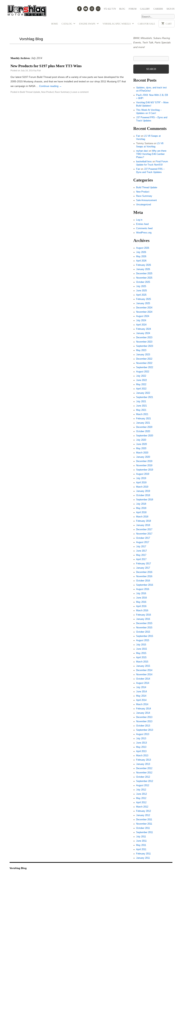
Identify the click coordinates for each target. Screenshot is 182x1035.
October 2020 (143, 431)
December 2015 (144, 623)
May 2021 (141, 409)
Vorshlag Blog (31, 39)
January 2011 (143, 857)
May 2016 (141, 601)
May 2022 (141, 384)
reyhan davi (142, 150)
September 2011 (144, 832)
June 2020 (141, 443)
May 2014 (141, 695)
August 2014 (142, 682)
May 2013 (141, 746)
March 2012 (142, 806)
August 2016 (142, 588)
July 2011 (141, 836)
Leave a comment (80, 92)
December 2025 (144, 273)
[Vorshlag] (27, 12)
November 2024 (144, 311)
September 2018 (144, 499)
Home (54, 23)
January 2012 (143, 815)
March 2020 (142, 452)
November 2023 (144, 341)
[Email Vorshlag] (98, 8)
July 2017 (141, 546)
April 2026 (141, 260)
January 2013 (143, 763)
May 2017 (141, 554)
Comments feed (144, 228)
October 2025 (143, 281)
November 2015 (144, 627)
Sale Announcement (146, 200)
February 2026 (143, 264)
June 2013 (141, 742)
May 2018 (141, 507)
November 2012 (144, 772)
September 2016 (144, 584)
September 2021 (144, 396)
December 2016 (144, 571)
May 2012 (141, 797)
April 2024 (141, 324)
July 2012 (141, 789)
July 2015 (141, 644)
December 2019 (144, 460)
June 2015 (141, 648)
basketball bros (144, 161)
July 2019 (141, 478)
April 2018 (141, 512)
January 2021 (143, 422)
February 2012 (143, 810)
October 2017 (143, 537)
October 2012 (143, 776)
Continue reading (50, 86)
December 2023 (144, 337)
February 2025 (143, 298)
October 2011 (143, 827)
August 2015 (142, 640)
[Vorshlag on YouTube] (85, 8)
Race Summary (62, 92)
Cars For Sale (146, 23)
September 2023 (144, 345)
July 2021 (141, 401)
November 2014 (144, 674)
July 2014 (141, 687)
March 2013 (142, 755)
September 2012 (144, 780)
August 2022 (142, 371)
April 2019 (141, 482)
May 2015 (141, 652)
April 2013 (141, 751)
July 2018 (141, 503)
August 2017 (142, 542)
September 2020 (144, 435)
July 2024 (141, 320)
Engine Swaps (87, 23)
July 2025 (141, 286)
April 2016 (141, 606)
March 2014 (142, 704)
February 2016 (143, 614)
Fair (39, 70)
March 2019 (142, 486)
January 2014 (143, 712)
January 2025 (143, 303)
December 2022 (144, 358)
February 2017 (143, 563)
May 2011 (141, 844)
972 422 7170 (110, 9)
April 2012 (141, 802)
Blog (122, 9)
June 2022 (141, 379)
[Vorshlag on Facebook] (79, 8)
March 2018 (142, 516)
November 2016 (144, 576)
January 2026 (143, 269)
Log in (139, 219)
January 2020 (143, 456)
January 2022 (143, 392)
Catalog (67, 23)
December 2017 (144, 529)
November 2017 (144, 533)
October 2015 (143, 631)
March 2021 (142, 414)
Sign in (171, 9)
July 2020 (141, 439)
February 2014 (143, 708)
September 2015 (144, 635)
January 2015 (143, 665)
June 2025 (141, 290)
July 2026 (141, 251)
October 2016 (143, 580)
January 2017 (143, 567)
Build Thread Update (30, 92)
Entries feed (142, 223)
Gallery (145, 9)
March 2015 (142, 661)
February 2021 (143, 418)
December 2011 (144, 819)
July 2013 (141, 738)
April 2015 (141, 657)
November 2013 (144, 721)
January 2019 (143, 490)
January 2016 (143, 618)
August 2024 (142, 315)
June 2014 (141, 691)
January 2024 (143, 332)
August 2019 (142, 473)
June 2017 (141, 550)
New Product (47, 92)
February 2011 (143, 853)
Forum (132, 9)
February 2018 (143, 520)
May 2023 (141, 350)
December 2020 (144, 426)
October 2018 (143, 495)
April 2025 (141, 294)
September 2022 (144, 367)
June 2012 (141, 793)
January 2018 (143, 524)
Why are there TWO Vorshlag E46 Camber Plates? (151, 153)
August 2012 (142, 785)
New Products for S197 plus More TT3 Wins (46, 66)
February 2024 (143, 328)
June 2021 (141, 405)
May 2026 (141, 256)
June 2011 (141, 840)
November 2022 (144, 362)
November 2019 (144, 465)
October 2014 (143, 678)
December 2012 (144, 768)
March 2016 (142, 610)
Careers (158, 9)
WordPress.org (143, 232)
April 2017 (141, 559)
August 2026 (142, 247)
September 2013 (144, 729)
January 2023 (143, 354)
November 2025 (144, 277)
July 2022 (141, 375)
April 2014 (141, 699)
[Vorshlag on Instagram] (92, 8)
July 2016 (141, 593)
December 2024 (144, 307)
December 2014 (144, 669)
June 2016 (141, 597)
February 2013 (143, 759)
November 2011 (144, 823)
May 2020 (141, 448)
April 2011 (141, 849)
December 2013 (144, 716)
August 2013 (142, 733)
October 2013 (143, 725)
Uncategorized (143, 204)
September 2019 (144, 469)
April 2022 (141, 388)
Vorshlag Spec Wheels (117, 23)
